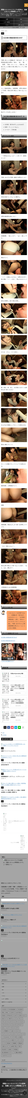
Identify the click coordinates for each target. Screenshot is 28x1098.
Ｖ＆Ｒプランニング (6, 1055)
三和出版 (4, 735)
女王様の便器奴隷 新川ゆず (9, 637)
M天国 (3, 1015)
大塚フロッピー (5, 1046)
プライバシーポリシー (10, 1080)
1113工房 (4, 1009)
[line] (19, 727)
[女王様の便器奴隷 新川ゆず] (15, 727)
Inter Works (18, 1012)
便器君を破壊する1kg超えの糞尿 (10, 908)
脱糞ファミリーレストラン (8, 751)
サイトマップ (19, 1080)
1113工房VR (19, 1009)
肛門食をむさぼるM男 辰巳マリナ (10, 958)
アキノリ (20, 1018)
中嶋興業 (14, 1043)
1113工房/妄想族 (11, 1009)
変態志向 (20, 1043)
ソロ (21, 22)
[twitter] (5, 727)
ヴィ (3, 1043)
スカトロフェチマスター (17, 1024)
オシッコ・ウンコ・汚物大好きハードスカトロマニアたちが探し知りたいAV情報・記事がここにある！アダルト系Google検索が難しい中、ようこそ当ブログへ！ (14, 1091)
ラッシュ (4, 1040)
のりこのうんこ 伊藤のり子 (8, 919)
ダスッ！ (4, 1027)
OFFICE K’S (9, 1015)
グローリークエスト (19, 1021)
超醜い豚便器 (18, 1052)
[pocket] (12, 727)
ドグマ (16, 1027)
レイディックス (19, 1040)
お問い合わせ (21, 25)
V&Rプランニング (12, 1018)
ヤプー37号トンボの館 (16, 1037)
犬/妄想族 (15, 1049)
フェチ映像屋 (5, 1031)
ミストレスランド (13, 1034)
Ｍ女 (21, 19)
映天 (20, 1046)
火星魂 (9, 1049)
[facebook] (8, 727)
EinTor (12, 1012)
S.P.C (15, 1015)
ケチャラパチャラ (6, 1024)
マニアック (4, 1034)
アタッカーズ (5, 1021)
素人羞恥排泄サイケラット (7, 1052)
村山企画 (4, 1049)
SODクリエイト (22, 1015)
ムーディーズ (22, 1034)
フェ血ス (12, 1031)
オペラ (11, 1021)
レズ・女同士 (7, 22)
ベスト (6, 25)
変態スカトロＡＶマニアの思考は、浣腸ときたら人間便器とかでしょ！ (14, 1086)
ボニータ (18, 1031)
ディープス (10, 1027)
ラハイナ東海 (11, 1040)
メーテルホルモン (6, 1037)
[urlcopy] (23, 727)
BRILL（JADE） (5, 1012)
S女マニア (4, 1018)
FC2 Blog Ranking (6, 1063)
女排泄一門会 (14, 1046)
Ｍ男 (7, 19)
